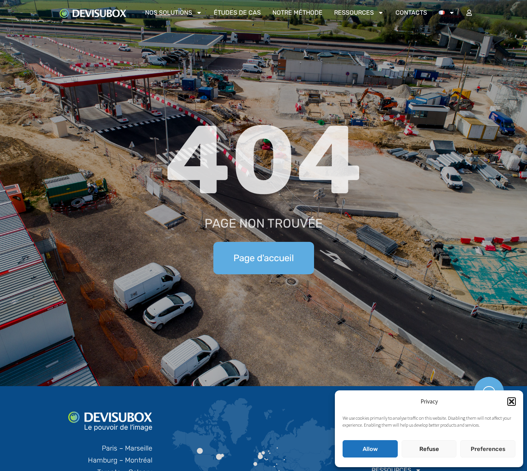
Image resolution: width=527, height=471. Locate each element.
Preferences (488, 449)
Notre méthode (297, 12)
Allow (370, 449)
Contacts (411, 12)
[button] (511, 401)
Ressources (354, 12)
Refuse (429, 449)
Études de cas (237, 12)
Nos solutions (168, 12)
